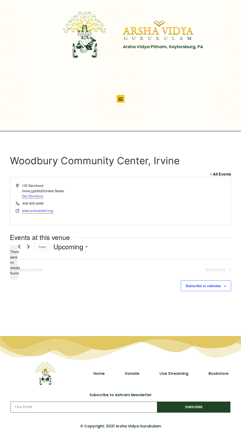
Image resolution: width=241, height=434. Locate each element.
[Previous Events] (19, 247)
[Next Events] (28, 247)
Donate (132, 373)
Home (99, 373)
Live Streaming (174, 373)
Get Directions (32, 196)
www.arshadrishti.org (37, 210)
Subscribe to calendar (203, 285)
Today (42, 247)
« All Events (220, 174)
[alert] (13, 262)
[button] (121, 99)
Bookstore (219, 373)
